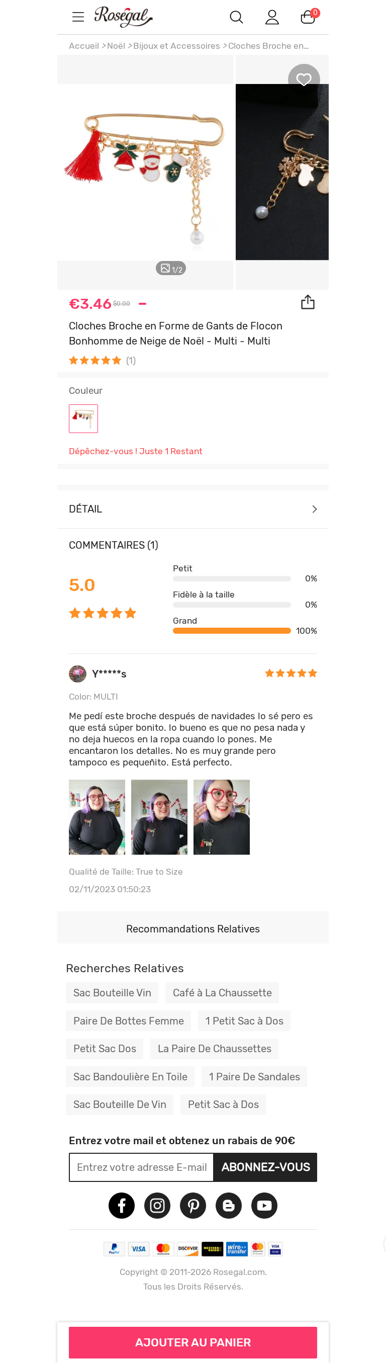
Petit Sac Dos (104, 1049)
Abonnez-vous (266, 1167)
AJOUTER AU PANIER (193, 1342)
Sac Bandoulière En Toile (130, 1077)
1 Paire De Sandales (254, 1077)
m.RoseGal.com (132, 17)
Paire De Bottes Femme (128, 1021)
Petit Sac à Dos (223, 1104)
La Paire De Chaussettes (214, 1049)
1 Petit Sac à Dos (244, 1021)
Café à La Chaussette (222, 993)
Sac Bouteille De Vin (119, 1104)
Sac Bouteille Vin (112, 993)
